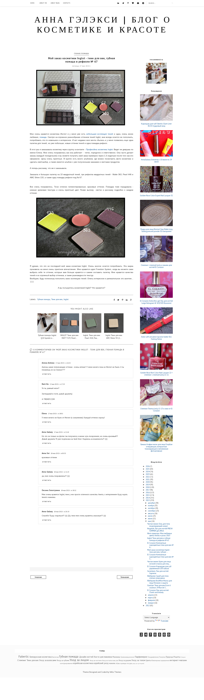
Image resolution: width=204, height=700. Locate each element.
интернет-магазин (178, 660)
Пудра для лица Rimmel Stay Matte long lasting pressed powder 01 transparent (156, 230)
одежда (123, 663)
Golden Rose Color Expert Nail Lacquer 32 (156, 196)
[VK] (118, 3)
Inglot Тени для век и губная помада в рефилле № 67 (158, 539)
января (151, 603)
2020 (148, 482)
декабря (151, 503)
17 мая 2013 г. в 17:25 (57, 384)
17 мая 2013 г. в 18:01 (55, 413)
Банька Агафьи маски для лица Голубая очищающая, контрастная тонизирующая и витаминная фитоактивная (156, 447)
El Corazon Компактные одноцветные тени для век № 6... (160, 545)
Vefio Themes (115, 672)
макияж (112, 663)
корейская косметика (83, 663)
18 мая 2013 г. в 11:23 (61, 472)
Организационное (127, 657)
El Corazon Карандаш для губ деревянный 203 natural (159, 567)
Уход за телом (138, 660)
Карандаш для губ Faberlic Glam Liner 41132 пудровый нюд (156, 125)
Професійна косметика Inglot (99, 149)
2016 (148, 492)
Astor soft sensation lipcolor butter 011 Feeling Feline (156, 338)
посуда (129, 663)
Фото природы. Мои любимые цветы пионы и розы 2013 (159, 534)
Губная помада (81, 53)
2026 (148, 466)
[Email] (138, 3)
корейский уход (101, 663)
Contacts (66, 3)
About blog (55, 3)
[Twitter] (123, 3)
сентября (152, 511)
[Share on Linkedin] (126, 300)
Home (32, 3)
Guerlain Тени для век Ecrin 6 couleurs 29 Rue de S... (159, 586)
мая (149, 521)
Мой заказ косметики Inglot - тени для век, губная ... (158, 551)
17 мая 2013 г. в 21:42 (61, 432)
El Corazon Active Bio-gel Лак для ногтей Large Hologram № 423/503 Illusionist (156, 302)
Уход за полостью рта (110, 660)
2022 (148, 477)
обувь (118, 663)
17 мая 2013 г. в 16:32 (63, 363)
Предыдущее (125, 577)
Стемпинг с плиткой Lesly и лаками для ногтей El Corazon (156, 266)
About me (43, 3)
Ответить (46, 374)
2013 (148, 500)
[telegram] (143, 3)
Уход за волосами (47, 660)
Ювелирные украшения (160, 660)
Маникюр (116, 657)
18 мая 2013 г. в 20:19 (61, 511)
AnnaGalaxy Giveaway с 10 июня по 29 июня (156, 161)
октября (151, 508)
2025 (148, 469)
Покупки (162, 657)
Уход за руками (125, 660)
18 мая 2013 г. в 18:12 (68, 490)
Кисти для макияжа (103, 656)
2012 (148, 605)
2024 (148, 471)
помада (43, 137)
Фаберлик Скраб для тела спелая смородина (157, 577)
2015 (148, 495)
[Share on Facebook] (114, 300)
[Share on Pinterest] (122, 300)
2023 (148, 474)
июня (150, 518)
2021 (148, 479)
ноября (151, 505)
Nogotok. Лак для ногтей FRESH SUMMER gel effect (159, 529)
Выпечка (55, 657)
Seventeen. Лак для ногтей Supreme (157, 572)
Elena (44, 413)
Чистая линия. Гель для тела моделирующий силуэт (158, 525)
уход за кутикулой (138, 663)
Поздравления (153, 657)
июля (150, 516)
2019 (148, 484)
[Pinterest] (128, 3)
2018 (148, 487)
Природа (169, 657)
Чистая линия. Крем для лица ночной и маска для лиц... (159, 562)
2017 (148, 490)
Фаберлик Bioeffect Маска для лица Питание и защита (159, 582)
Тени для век (56, 299)
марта (150, 597)
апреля (151, 595)
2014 (148, 498)
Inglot (66, 299)
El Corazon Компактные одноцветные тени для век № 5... (160, 556)
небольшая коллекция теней (99, 134)
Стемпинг (21, 660)
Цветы (148, 660)
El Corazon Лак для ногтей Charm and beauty (158, 591)
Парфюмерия (141, 656)
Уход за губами (63, 660)
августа (151, 513)
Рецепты (177, 657)
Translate (164, 621)
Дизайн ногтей (86, 656)
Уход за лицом (79, 660)
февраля (151, 600)
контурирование (66, 663)
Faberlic (23, 656)
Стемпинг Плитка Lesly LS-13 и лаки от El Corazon (156, 410)
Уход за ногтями (96, 660)
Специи (183, 657)
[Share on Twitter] (118, 300)
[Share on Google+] (131, 300)
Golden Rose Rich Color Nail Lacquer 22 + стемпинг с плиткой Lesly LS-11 (156, 374)
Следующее (38, 577)
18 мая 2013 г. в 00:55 (58, 453)
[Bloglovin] (132, 3)
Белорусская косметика (41, 656)
